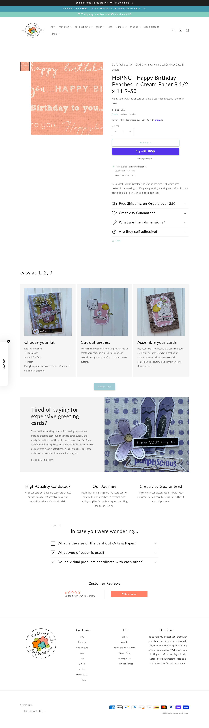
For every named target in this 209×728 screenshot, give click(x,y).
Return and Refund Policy (124, 647)
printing (82, 669)
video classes (82, 674)
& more (82, 663)
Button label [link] (104, 386)
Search (125, 636)
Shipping (115, 114)
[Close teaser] (8, 341)
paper (82, 653)
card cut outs (82, 647)
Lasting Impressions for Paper (178, 713)
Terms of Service (125, 663)
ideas (83, 680)
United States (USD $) (33, 711)
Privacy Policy (124, 653)
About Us (125, 642)
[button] (65, 26)
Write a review (129, 594)
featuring (82, 642)
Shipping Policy (124, 658)
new (82, 636)
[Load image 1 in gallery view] (25, 66)
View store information (125, 175)
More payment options (145, 158)
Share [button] (118, 240)
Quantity (115, 125)
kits (82, 658)
